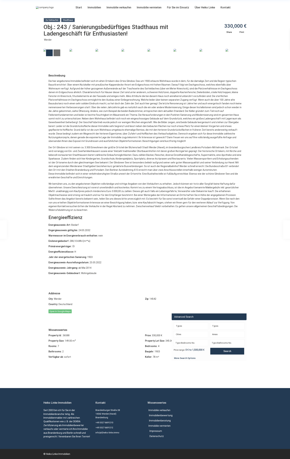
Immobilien (94, 7)
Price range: (179, 350)
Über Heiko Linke (205, 7)
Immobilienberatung (160, 420)
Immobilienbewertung (161, 415)
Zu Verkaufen (51, 20)
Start (79, 7)
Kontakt (226, 7)
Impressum (156, 431)
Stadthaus (68, 20)
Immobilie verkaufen (119, 7)
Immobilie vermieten (149, 7)
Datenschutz (157, 436)
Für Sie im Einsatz (178, 7)
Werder (48, 39)
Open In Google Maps (60, 311)
